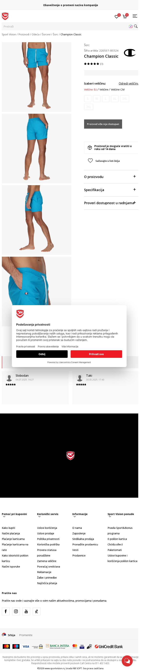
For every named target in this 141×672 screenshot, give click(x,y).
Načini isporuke (11, 566)
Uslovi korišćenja (47, 528)
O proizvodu (93, 176)
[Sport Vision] (5, 16)
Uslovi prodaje (45, 533)
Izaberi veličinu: (95, 83)
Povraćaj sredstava (48, 566)
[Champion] (130, 52)
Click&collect (115, 544)
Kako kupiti (8, 528)
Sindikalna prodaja (83, 539)
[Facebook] (5, 611)
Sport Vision (9, 34)
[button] (70, 26)
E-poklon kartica (117, 539)
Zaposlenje (79, 533)
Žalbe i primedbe (47, 577)
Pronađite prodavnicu (85, 544)
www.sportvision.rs (55, 668)
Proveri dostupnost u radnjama (109, 203)
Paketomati (115, 550)
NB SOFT (77, 668)
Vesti (75, 550)
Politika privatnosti (48, 539)
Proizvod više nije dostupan (103, 124)
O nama (77, 528)
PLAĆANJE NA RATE (70, 3)
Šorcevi (46, 34)
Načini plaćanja (11, 533)
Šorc (55, 34)
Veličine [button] (104, 89)
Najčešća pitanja (47, 583)
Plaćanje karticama (13, 539)
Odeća (35, 34)
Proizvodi (23, 34)
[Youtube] (26, 611)
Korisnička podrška (48, 544)
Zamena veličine (46, 561)
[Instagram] (16, 611)
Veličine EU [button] (90, 89)
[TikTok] (36, 611)
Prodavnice (79, 555)
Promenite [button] (25, 635)
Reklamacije (44, 572)
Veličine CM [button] (117, 89)
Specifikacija (94, 190)
